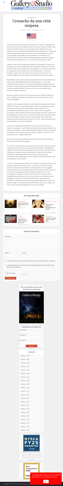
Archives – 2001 (25, 356)
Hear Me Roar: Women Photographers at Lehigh (50, 207)
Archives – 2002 (25, 359)
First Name (22, 335)
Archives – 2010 (25, 387)
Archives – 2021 (25, 416)
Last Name (22, 340)
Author (7, 253)
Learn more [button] (54, 477)
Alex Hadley (22, 207)
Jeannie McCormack (24, 224)
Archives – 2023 (25, 423)
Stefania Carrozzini (38, 30)
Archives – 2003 (25, 363)
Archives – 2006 (25, 373)
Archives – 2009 (25, 384)
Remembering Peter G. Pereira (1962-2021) (22, 221)
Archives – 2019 (25, 409)
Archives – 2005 (25, 370)
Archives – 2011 (25, 391)
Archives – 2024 (25, 426)
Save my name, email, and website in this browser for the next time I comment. (31, 261)
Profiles (20, 216)
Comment (8, 236)
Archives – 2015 (25, 405)
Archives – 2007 (25, 377)
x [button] (60, 473)
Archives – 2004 (25, 366)
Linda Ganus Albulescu (51, 212)
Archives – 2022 (25, 419)
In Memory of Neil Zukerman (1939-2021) (50, 219)
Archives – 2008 (25, 380)
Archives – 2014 (25, 402)
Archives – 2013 (25, 398)
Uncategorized (31, 17)
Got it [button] (45, 481)
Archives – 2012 (25, 395)
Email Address (23, 330)
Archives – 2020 (25, 412)
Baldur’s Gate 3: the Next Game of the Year (23, 204)
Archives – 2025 (25, 430)
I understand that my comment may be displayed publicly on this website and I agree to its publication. (30, 266)
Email (24, 253)
